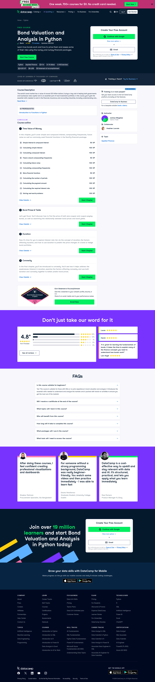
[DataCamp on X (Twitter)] (25, 673)
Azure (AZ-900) (121, 650)
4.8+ (28, 43)
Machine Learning (23, 635)
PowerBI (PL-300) (122, 646)
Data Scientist (121, 639)
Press (19, 603)
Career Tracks (47, 599)
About (19, 599)
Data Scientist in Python (100, 635)
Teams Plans (71, 607)
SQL (117, 607)
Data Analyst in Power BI (100, 642)
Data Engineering (23, 639)
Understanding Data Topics (76, 653)
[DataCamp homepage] (24, 11)
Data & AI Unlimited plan (75, 610)
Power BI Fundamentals (75, 642)
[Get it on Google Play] (85, 581)
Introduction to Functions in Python (33, 113)
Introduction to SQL (48, 635)
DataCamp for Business (118, 102)
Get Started (132, 12)
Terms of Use (115, 54)
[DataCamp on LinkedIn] (32, 673)
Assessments (46, 618)
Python (26, 20)
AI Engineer (120, 642)
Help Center (21, 618)
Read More (21, 101)
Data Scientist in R (98, 639)
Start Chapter (87, 200)
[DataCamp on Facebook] (18, 673)
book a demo (122, 105)
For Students (96, 603)
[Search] (110, 12)
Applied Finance (107, 141)
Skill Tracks (46, 603)
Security (75, 678)
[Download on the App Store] (70, 581)
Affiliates (20, 610)
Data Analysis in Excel (50, 646)
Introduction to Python (49, 631)
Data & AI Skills (72, 599)
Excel (118, 618)
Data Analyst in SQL (99, 631)
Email (115, 50)
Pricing (69, 603)
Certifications (46, 610)
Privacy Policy (126, 54)
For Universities (94, 12)
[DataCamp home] (32, 668)
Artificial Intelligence (123, 610)
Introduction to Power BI (50, 642)
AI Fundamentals (73, 631)
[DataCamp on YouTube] (39, 673)
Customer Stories (73, 614)
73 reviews (36, 43)
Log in (123, 12)
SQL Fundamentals (73, 635)
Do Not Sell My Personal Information (49, 678)
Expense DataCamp (99, 610)
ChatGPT (119, 622)
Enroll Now (74, 302)
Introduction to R (48, 639)
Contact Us (21, 622)
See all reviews (28, 353)
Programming (22, 642)
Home (19, 20)
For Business (82, 12)
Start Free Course (27, 57)
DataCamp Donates (99, 622)
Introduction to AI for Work (51, 650)
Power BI (119, 614)
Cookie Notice (32, 678)
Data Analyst (121, 631)
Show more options (113, 41)
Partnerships (21, 614)
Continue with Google (115, 36)
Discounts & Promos (98, 607)
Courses (45, 607)
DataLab (45, 622)
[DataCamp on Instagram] (45, 673)
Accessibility (66, 678)
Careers (20, 607)
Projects (45, 614)
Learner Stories (97, 614)
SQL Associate (121, 635)
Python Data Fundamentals (76, 639)
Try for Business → (130, 79)
